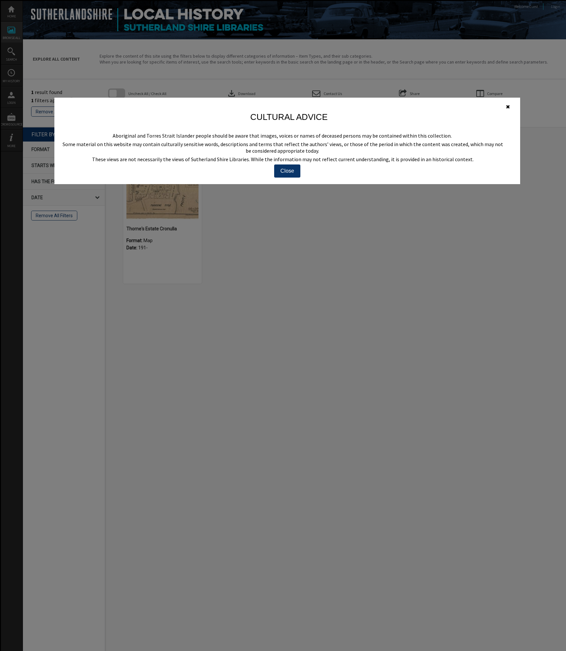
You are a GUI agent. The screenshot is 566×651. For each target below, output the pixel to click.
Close (287, 171)
